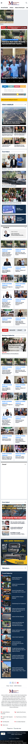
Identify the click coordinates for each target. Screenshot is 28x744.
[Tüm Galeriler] (25, 502)
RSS (4, 733)
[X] (13, 683)
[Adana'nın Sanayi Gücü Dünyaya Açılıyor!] (20, 294)
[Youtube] (18, 683)
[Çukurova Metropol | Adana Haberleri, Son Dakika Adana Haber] (13, 3)
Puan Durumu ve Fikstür (21, 716)
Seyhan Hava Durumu (21, 712)
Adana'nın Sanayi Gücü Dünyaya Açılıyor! (19, 303)
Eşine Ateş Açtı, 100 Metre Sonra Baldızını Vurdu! (20, 253)
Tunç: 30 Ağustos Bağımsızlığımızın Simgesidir (6, 271)
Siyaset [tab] (20, 330)
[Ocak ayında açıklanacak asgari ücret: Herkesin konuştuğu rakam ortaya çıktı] (5, 528)
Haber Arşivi (5, 725)
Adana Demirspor (20, 7)
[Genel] (25, 464)
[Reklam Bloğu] (14, 27)
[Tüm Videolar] (25, 104)
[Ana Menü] (1, 3)
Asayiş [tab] (5, 330)
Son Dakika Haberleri (20, 721)
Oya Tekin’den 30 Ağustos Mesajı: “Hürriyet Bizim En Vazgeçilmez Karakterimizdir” (6, 304)
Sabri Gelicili (14, 231)
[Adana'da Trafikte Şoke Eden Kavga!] (20, 448)
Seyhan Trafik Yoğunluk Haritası (7, 717)
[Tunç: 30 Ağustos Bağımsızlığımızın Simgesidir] (7, 262)
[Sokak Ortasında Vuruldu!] (20, 278)
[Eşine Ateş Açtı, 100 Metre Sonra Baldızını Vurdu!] (20, 244)
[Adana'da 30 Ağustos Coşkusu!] (7, 278)
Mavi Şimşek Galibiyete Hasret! (9, 99)
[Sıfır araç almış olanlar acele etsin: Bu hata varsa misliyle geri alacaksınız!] (5, 522)
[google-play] (17, 728)
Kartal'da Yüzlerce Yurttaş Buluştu (10, 353)
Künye (8, 685)
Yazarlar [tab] (6, 227)
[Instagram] (15, 683)
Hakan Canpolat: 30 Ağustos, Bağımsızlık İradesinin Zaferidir (7, 458)
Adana (11, 7)
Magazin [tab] (12, 330)
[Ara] (26, 3)
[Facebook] (10, 683)
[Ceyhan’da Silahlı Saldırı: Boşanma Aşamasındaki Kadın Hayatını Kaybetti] (7, 244)
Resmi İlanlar (4, 7)
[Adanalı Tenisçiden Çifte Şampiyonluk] (7, 313)
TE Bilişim (17, 738)
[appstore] (10, 728)
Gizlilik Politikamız (18, 685)
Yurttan (4, 352)
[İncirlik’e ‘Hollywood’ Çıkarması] (20, 262)
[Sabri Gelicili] (6, 233)
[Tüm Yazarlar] (25, 227)
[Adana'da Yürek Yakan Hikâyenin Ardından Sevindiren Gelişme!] (20, 313)
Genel (4, 464)
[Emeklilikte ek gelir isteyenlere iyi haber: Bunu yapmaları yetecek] (5, 533)
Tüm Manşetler (5, 721)
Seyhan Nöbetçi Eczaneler (5, 713)
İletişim (11, 685)
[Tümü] (25, 568)
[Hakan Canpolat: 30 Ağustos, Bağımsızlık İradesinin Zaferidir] (7, 448)
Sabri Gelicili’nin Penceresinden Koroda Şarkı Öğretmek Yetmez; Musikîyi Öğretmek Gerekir (17, 234)
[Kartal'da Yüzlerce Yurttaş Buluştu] (14, 344)
